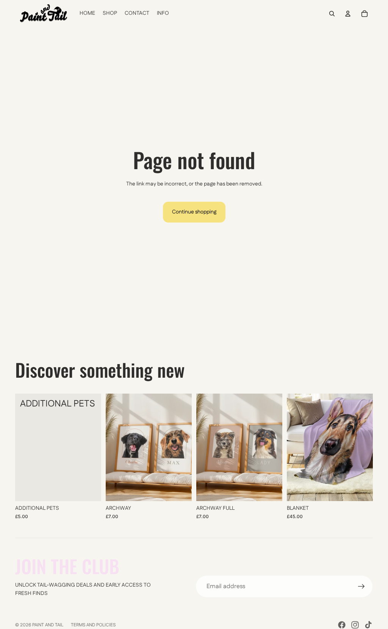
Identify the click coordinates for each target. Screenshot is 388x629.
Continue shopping (194, 212)
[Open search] (332, 13)
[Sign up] (361, 587)
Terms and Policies (93, 625)
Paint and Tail (47, 625)
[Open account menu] (348, 13)
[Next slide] (186, 447)
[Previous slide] (111, 447)
